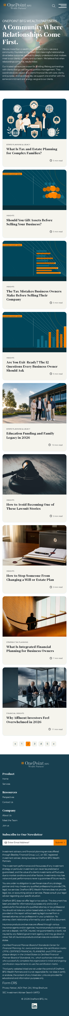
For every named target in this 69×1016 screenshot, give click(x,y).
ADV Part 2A (24, 987)
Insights (10, 216)
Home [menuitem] (5, 778)
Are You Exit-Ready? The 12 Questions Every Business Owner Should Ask (32, 366)
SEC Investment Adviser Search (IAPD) (21, 992)
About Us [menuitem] (6, 815)
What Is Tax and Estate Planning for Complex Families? (31, 151)
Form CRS (9, 983)
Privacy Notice (9, 987)
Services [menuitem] (6, 784)
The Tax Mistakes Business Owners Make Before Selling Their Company (33, 295)
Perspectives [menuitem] (8, 797)
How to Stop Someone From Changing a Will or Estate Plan (30, 578)
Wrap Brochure (40, 987)
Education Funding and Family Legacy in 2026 (30, 435)
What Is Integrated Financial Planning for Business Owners (30, 649)
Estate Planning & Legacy (18, 145)
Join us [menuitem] (5, 825)
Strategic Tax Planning (17, 642)
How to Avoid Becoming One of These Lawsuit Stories (30, 507)
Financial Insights (15, 713)
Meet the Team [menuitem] (9, 820)
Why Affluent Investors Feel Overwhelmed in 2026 (27, 720)
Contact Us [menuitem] (7, 802)
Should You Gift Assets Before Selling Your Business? (29, 222)
